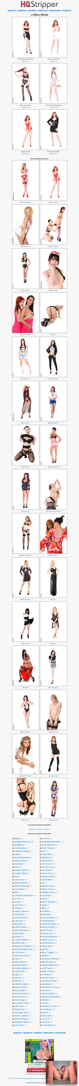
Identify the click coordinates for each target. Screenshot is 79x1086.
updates (22, 10)
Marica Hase (48, 876)
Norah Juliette (21, 1015)
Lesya (45, 1003)
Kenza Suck (54, 555)
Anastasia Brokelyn (51, 841)
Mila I (54, 643)
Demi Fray (19, 1009)
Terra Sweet (26, 335)
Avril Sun (26, 820)
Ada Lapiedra (48, 845)
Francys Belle (21, 939)
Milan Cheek (48, 971)
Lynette (45, 990)
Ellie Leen (19, 1006)
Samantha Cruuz (50, 987)
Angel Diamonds (50, 965)
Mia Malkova (48, 943)
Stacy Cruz (47, 873)
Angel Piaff (54, 732)
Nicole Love (47, 867)
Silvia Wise (19, 962)
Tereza (17, 977)
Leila (44, 905)
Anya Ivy (26, 511)
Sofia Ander (54, 379)
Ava (16, 876)
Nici (43, 851)
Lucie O (45, 1019)
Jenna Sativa (48, 993)
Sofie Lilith (19, 943)
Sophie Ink (54, 820)
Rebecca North (49, 1006)
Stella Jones (48, 939)
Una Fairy (19, 1025)
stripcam (66, 10)
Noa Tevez (47, 930)
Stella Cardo (20, 965)
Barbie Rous (48, 962)
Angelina (18, 845)
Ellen (44, 908)
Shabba (45, 911)
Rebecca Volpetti (22, 946)
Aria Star (46, 974)
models (32, 10)
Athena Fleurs (26, 202)
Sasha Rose (20, 927)
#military (39, 829)
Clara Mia (46, 854)
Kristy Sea (47, 946)
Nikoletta (46, 857)
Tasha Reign (48, 920)
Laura (17, 854)
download (55, 10)
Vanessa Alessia (50, 958)
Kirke (16, 867)
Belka (17, 838)
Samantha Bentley (54, 511)
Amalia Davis (20, 848)
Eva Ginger (54, 776)
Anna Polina (47, 1025)
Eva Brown (47, 1009)
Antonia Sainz (21, 993)
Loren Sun (19, 879)
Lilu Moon (26, 290)
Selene (45, 955)
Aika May (26, 467)
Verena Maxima (49, 936)
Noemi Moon (48, 977)
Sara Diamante (21, 930)
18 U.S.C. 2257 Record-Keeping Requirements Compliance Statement (31, 1078)
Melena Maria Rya (23, 949)
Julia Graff (47, 860)
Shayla (17, 936)
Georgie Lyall (20, 1012)
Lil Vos (17, 898)
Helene (45, 1000)
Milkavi (17, 981)
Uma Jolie (46, 1015)
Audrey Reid (20, 873)
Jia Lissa (18, 905)
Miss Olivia (54, 202)
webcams (43, 10)
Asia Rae (18, 864)
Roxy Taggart (48, 952)
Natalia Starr (26, 599)
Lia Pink (45, 838)
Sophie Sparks (26, 555)
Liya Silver (19, 889)
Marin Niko (54, 290)
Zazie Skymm (48, 901)
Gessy (45, 949)
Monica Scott (48, 927)
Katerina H (26, 246)
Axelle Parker (26, 776)
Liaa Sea (18, 920)
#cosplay (31, 829)
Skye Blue (26, 643)
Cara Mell (19, 914)
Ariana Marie (20, 883)
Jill (43, 883)
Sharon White (21, 870)
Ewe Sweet (20, 990)
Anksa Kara (20, 996)
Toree (17, 901)
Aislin (54, 599)
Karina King (47, 886)
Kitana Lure (47, 933)
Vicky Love (47, 864)
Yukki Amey (54, 688)
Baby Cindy (20, 987)
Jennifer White (49, 981)
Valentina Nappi (22, 851)
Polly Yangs (47, 848)
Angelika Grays (21, 1022)
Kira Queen (54, 246)
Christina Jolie (21, 1003)
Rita (16, 892)
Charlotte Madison (23, 895)
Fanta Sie (19, 971)
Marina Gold (20, 860)
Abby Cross (47, 889)
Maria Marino (54, 423)
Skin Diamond (54, 467)
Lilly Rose (19, 952)
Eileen (26, 688)
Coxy (16, 958)
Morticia (46, 914)
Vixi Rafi (26, 423)
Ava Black (46, 984)
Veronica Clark (21, 955)
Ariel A (45, 1012)
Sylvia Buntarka (22, 857)
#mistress (46, 829)
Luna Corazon (48, 917)
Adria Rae (46, 879)
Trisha (17, 908)
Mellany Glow (48, 892)
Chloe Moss (26, 732)
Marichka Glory (49, 924)
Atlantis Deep (21, 984)
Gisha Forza (20, 917)
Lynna (54, 335)
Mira (44, 898)
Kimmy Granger (22, 886)
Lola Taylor (47, 968)
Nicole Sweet (21, 1019)
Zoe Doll (46, 895)
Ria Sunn (18, 924)
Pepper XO (26, 379)
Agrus (17, 974)
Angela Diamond (22, 841)
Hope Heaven (21, 911)
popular (12, 10)
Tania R (45, 1022)
